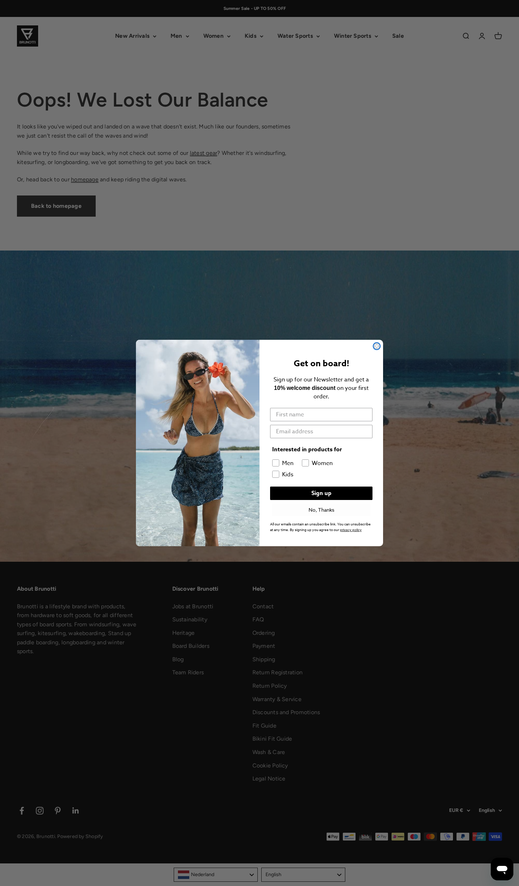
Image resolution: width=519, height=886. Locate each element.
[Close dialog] (376, 346)
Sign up (321, 493)
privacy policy (351, 530)
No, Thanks (321, 509)
